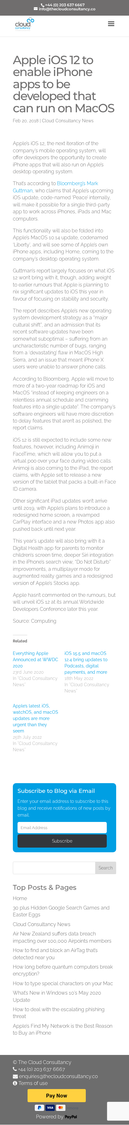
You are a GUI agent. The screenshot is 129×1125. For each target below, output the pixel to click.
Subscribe (62, 841)
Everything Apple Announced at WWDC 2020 (35, 659)
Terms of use (33, 1083)
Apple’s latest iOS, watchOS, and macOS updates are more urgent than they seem (35, 718)
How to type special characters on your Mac (63, 983)
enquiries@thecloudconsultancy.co (58, 1076)
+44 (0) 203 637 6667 (41, 1069)
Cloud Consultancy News (68, 120)
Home (20, 898)
